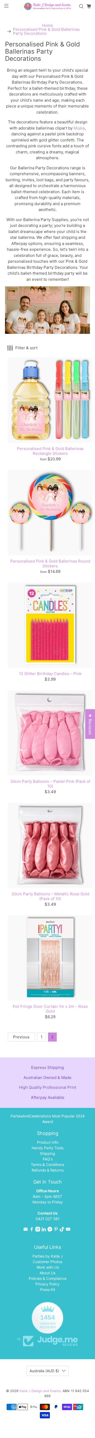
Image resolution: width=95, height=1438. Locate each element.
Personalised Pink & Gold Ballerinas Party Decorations (46, 31)
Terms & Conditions (47, 1164)
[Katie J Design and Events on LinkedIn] (43, 1230)
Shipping (47, 1153)
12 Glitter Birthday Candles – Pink (50, 673)
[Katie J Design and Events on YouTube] (68, 1230)
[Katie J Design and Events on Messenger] (50, 1230)
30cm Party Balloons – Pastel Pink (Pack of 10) (50, 784)
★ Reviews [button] (90, 724)
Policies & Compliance (47, 1278)
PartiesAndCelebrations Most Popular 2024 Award (48, 1119)
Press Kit (47, 1289)
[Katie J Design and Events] (47, 6)
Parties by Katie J (47, 1256)
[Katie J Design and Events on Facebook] (31, 1230)
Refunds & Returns (48, 1170)
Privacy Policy (47, 1284)
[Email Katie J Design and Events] (25, 1230)
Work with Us (47, 1267)
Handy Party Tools (47, 1148)
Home (47, 25)
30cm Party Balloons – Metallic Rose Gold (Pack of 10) (50, 896)
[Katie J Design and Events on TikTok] (62, 1230)
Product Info (47, 1142)
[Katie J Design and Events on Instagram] (37, 1230)
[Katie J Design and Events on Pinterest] (56, 1230)
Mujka (79, 128)
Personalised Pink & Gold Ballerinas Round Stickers (50, 563)
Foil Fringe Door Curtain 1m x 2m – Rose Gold (50, 1009)
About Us (47, 1273)
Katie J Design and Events (40, 1391)
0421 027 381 (48, 1218)
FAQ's (48, 1159)
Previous (21, 1036)
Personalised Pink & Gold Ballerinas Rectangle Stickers (50, 451)
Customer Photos (47, 1261)
